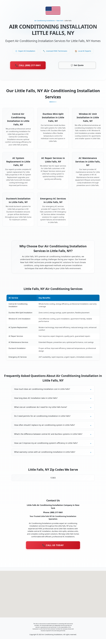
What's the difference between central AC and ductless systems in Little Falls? (48, 434)
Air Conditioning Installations (44, 21)
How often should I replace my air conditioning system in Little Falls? (44, 425)
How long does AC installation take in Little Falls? (35, 398)
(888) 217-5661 (56, 512)
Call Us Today (53, 545)
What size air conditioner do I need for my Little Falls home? (40, 407)
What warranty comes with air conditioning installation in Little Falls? (44, 452)
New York (60, 21)
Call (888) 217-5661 (28, 65)
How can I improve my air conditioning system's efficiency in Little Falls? (46, 443)
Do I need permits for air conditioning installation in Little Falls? (42, 416)
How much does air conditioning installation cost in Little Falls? (42, 389)
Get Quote (77, 65)
